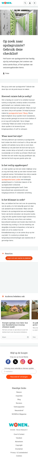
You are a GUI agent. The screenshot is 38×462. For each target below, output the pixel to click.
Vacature (19, 438)
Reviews (19, 403)
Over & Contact (19, 434)
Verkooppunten (19, 407)
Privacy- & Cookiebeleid (19, 453)
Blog (19, 399)
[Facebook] (8, 361)
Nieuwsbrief (19, 410)
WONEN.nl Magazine (19, 414)
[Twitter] (15, 361)
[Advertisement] (15, 277)
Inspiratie (19, 396)
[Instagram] (22, 361)
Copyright (19, 445)
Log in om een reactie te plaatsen (19, 258)
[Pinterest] (30, 361)
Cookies (19, 456)
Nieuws (19, 392)
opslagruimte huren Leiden (11, 179)
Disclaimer (19, 449)
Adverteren (19, 442)
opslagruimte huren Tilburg (18, 113)
